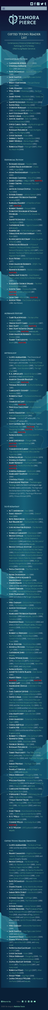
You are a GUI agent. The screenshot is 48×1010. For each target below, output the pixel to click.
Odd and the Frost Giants (32, 602)
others (23, 69)
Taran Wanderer (23, 368)
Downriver (25, 91)
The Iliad (20, 418)
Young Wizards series (34, 586)
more (31, 110)
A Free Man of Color (33, 203)
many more (26, 666)
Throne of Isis (27, 289)
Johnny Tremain (30, 194)
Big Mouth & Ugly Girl (35, 124)
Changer (29, 440)
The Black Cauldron (21, 365)
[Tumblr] (31, 1001)
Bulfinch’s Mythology (35, 385)
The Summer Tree (15, 427)
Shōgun (27, 181)
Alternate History (33, 43)
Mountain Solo (32, 102)
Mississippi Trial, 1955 (31, 183)
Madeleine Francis (19, 1006)
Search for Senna (30, 374)
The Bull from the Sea (25, 465)
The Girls (32, 113)
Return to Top (7, 1001)
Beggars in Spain (29, 677)
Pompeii (28, 208)
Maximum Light (23, 680)
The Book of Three (35, 362)
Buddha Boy (25, 105)
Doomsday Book (30, 822)
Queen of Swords (24, 292)
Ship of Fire (32, 178)
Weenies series (25, 705)
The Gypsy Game (25, 964)
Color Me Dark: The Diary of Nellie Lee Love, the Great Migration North (26, 253)
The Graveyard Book (21, 605)
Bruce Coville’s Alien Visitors (19, 561)
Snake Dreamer (35, 407)
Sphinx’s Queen (29, 917)
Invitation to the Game (26, 650)
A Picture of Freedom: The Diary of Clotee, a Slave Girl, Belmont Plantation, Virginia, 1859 (24, 247)
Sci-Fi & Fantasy (28, 46)
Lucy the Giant (30, 138)
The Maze (37, 91)
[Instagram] (25, 1001)
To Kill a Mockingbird (28, 230)
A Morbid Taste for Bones (31, 258)
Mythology (18, 46)
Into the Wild (32, 892)
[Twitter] (28, 1001)
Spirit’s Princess (26, 920)
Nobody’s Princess (20, 912)
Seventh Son (33, 323)
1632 (22, 326)
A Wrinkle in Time (34, 686)
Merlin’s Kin (31, 471)
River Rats (33, 789)
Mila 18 (22, 297)
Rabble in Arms (32, 269)
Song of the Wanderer (22, 875)
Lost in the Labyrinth (31, 435)
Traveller (29, 164)
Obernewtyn (32, 533)
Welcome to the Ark (35, 794)
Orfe (26, 479)
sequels (20, 80)
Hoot (25, 88)
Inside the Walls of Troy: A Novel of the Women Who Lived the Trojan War (26, 452)
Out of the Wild (14, 895)
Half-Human (22, 566)
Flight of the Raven (20, 797)
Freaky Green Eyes (20, 127)
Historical (22, 43)
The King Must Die (30, 463)
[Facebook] (22, 1001)
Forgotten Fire (34, 172)
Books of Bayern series (26, 625)
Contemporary (13, 43)
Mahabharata (33, 474)
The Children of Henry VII (31, 300)
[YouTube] (35, 1001)
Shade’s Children (27, 727)
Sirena (29, 460)
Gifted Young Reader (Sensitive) (24, 49)
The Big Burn (13, 222)
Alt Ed (30, 63)
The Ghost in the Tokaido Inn (29, 214)
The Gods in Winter (31, 457)
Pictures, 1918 (32, 219)
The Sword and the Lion (32, 396)
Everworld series (27, 376)
